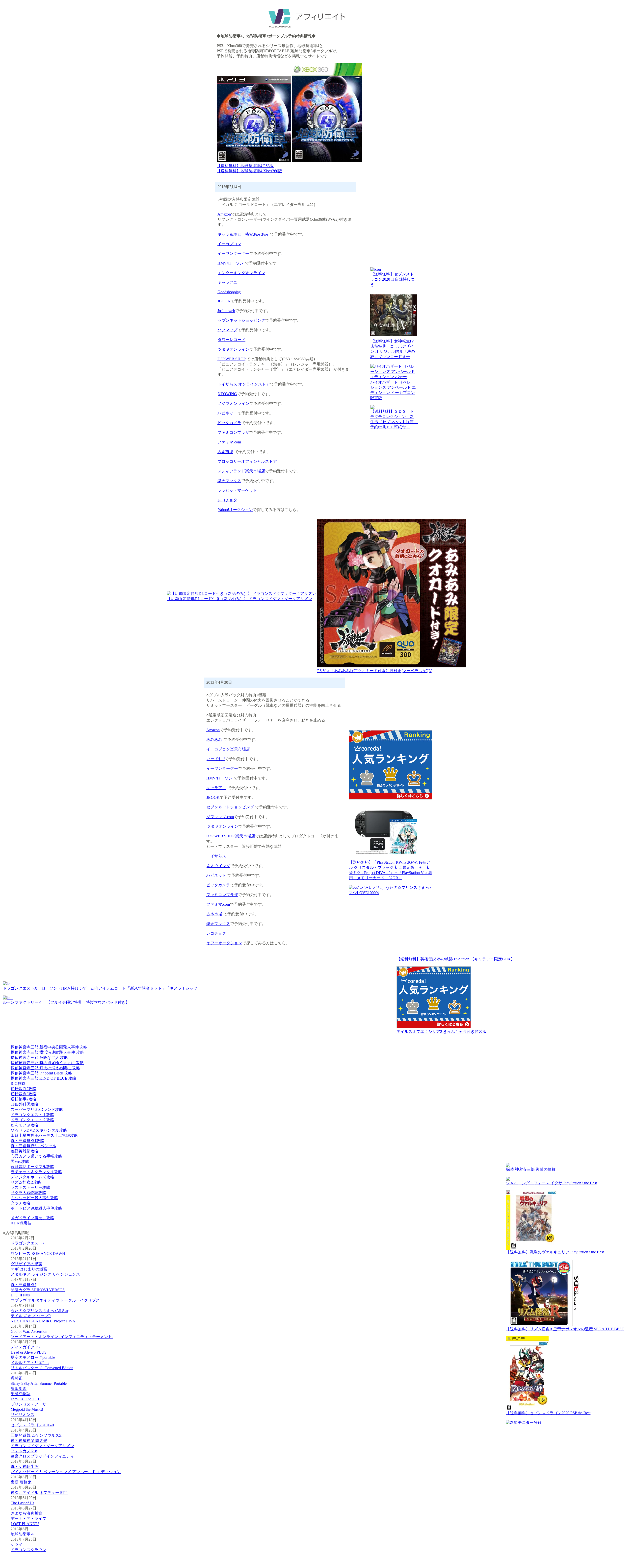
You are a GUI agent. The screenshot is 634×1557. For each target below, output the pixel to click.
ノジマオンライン (233, 403)
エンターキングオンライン (241, 273)
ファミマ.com (229, 442)
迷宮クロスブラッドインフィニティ (42, 1456)
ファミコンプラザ (233, 432)
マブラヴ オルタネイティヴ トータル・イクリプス (55, 1300)
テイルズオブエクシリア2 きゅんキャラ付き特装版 (441, 1031)
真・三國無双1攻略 (27, 1141)
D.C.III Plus (20, 1295)
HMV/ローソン (230, 263)
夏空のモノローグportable (33, 1357)
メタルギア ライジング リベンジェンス (45, 1274)
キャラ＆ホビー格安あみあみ (243, 234)
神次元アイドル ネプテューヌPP (39, 1492)
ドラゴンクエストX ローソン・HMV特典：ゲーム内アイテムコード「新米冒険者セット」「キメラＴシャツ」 (102, 988)
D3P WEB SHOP (231, 359)
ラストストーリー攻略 (30, 1187)
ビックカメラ (229, 423)
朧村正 (17, 1378)
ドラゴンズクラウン (28, 1550)
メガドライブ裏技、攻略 (32, 1218)
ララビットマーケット (237, 490)
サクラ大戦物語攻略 (28, 1193)
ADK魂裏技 (21, 1223)
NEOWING (227, 394)
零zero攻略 (20, 1161)
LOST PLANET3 (25, 1524)
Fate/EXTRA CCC (26, 1399)
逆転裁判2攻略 (23, 1089)
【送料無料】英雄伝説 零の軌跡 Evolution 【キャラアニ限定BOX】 (455, 959)
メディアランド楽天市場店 (241, 471)
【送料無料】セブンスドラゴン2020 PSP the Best (548, 1413)
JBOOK (224, 301)
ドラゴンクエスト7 (27, 1243)
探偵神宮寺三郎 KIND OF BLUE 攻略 (43, 1078)
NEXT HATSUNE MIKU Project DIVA (43, 1321)
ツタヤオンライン (233, 349)
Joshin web (226, 311)
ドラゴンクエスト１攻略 (32, 1115)
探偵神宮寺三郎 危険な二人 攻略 (39, 1057)
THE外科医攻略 (24, 1104)
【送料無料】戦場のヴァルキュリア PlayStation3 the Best (555, 1252)
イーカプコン (229, 244)
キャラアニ (227, 282)
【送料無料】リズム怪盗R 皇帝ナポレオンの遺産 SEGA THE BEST (565, 1329)
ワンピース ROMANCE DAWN (38, 1253)
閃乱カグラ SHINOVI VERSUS (38, 1290)
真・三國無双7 (23, 1285)
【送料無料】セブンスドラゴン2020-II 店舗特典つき (392, 279)
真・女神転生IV (25, 1466)
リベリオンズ (22, 1414)
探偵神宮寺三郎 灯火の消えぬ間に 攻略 (45, 1068)
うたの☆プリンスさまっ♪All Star (39, 1311)
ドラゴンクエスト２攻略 (32, 1120)
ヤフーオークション (224, 943)
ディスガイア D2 (25, 1347)
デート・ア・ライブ (28, 1518)
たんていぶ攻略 (24, 1125)
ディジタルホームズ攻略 (32, 1177)
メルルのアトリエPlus (30, 1363)
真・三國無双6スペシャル (33, 1146)
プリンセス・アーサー (30, 1404)
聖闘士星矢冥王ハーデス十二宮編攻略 (44, 1135)
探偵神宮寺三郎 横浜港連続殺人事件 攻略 (47, 1052)
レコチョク (227, 500)
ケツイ (17, 1544)
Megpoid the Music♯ (27, 1409)
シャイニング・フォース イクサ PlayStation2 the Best (551, 1183)
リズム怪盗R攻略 (26, 1182)
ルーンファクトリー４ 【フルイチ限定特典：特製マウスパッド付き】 (66, 1002)
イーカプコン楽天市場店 (228, 749)
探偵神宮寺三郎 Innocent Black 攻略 (41, 1073)
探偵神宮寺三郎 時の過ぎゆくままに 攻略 (47, 1063)
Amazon (224, 214)
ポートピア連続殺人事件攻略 (36, 1208)
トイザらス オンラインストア (243, 384)
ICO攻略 (18, 1083)
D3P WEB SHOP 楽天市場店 (230, 836)
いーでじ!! (216, 759)
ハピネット (227, 413)
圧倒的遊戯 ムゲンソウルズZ (36, 1435)
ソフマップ (227, 330)
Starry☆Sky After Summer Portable (39, 1383)
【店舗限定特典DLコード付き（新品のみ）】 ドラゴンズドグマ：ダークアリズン (239, 599)
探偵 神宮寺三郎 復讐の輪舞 (530, 1169)
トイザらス (216, 856)
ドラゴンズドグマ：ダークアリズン (42, 1446)
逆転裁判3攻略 (23, 1094)
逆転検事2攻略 (23, 1099)
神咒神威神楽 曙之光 (29, 1440)
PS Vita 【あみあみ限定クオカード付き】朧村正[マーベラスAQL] (374, 671)
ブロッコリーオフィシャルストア (247, 461)
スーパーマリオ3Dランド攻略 (37, 1109)
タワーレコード (231, 340)
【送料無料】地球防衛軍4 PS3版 (245, 166)
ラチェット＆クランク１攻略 (36, 1172)
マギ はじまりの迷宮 (29, 1269)
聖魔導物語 (20, 1394)
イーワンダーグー (233, 253)
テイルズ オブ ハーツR (31, 1316)
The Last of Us (22, 1503)
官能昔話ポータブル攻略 (32, 1167)
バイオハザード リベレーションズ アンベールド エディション (66, 1472)
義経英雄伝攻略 (24, 1151)
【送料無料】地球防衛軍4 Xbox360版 (249, 171)
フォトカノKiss (24, 1451)
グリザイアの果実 (26, 1264)
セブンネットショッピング (241, 320)
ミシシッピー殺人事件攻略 (34, 1198)
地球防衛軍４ (22, 1534)
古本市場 (225, 452)
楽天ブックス (229, 481)
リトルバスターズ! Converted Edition (42, 1368)
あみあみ (214, 739)
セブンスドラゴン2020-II (32, 1425)
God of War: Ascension (29, 1331)
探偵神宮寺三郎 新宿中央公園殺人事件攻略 (49, 1047)
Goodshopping (229, 292)
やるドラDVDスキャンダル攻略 (39, 1130)
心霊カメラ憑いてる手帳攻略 (36, 1156)
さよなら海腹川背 (26, 1513)
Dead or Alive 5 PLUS (29, 1352)
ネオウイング (218, 866)
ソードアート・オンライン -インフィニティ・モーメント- (62, 1337)
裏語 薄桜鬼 (21, 1482)
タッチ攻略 (20, 1203)
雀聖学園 (18, 1389)
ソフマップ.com (220, 817)
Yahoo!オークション (235, 510)
